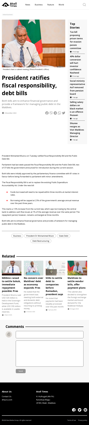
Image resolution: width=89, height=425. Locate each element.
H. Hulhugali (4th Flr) (45, 396)
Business (39, 4)
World (61, 4)
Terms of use (71, 420)
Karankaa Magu (43, 399)
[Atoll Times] (12, 4)
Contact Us (6, 396)
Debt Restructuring (40, 241)
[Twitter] (79, 410)
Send (21, 371)
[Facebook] (74, 410)
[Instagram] (85, 410)
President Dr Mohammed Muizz (40, 236)
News (27, 4)
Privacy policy (82, 420)
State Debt (63, 236)
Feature (50, 4)
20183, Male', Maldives (46, 403)
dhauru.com (7, 399)
